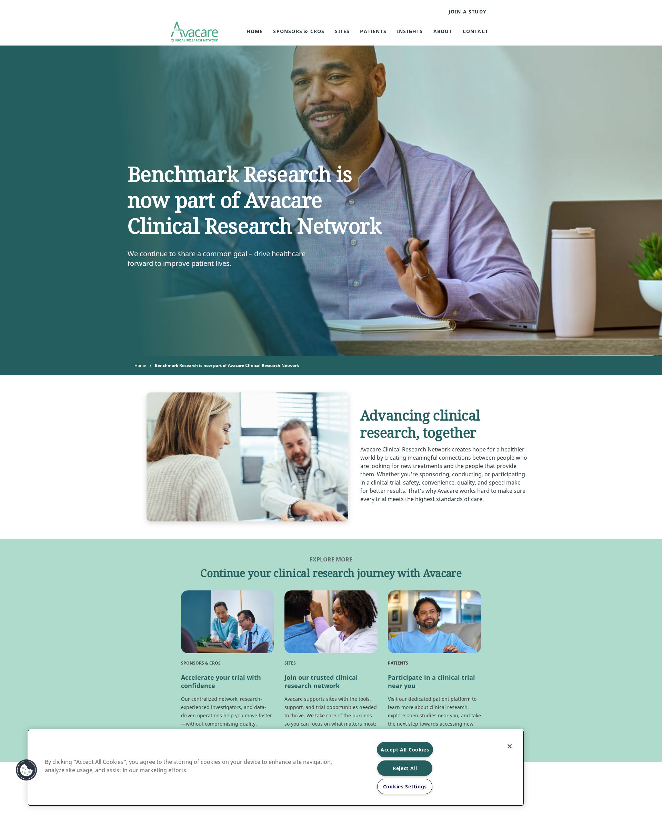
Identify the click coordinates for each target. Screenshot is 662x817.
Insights (410, 31)
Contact (475, 31)
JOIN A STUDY (468, 12)
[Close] (509, 746)
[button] (27, 770)
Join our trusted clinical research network (321, 681)
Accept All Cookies (405, 749)
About (442, 31)
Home (255, 31)
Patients (373, 31)
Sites (342, 31)
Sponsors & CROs (298, 31)
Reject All (405, 768)
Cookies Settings (405, 786)
